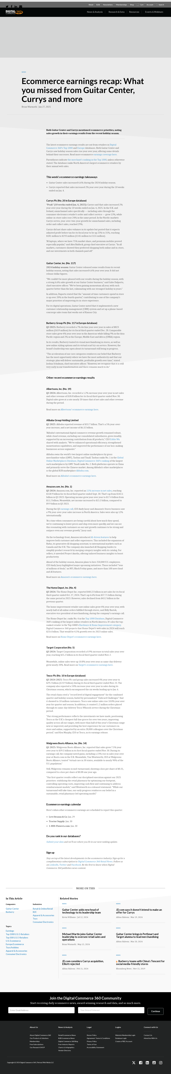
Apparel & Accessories (43, 915)
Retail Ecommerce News (67, 1035)
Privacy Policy (92, 1041)
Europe (81, 148)
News (24, 72)
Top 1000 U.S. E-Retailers (17, 934)
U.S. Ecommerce (13, 941)
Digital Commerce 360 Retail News (95, 861)
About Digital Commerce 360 (40, 1035)
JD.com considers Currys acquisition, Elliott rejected (83, 963)
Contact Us (148, 1035)
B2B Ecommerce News (66, 1038)
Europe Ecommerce (15, 944)
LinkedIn (53, 864)
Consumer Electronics (43, 922)
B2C (35, 912)
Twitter (63, 864)
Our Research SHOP (37, 1047)
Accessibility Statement (95, 1047)
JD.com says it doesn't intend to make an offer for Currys (139, 911)
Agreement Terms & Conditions (98, 1038)
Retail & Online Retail (43, 908)
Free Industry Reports (66, 1044)
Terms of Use (92, 1044)
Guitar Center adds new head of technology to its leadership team (81, 911)
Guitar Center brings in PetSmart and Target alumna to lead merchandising (137, 935)
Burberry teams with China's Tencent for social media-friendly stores (140, 963)
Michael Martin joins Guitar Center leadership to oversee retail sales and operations (83, 936)
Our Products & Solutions (39, 1038)
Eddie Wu (115, 439)
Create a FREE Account (123, 1041)
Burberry (10, 912)
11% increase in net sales (99, 490)
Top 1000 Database (94, 618)
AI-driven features (100, 537)
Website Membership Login (125, 1035)
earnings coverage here (105, 154)
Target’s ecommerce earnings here (95, 664)
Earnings (10, 931)
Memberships (35, 1041)
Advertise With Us (150, 1038)
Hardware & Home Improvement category (100, 625)
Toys (35, 918)
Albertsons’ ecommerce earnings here (79, 409)
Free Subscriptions (36, 1044)
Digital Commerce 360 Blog (68, 1041)
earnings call (67, 508)
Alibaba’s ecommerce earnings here (78, 475)
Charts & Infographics (66, 1047)
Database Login (121, 1038)
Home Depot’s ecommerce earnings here (81, 636)
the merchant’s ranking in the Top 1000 (87, 159)
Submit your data (55, 841)
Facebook (76, 864)
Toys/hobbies (12, 947)
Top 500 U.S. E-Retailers (17, 937)
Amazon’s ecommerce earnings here (79, 577)
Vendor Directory (64, 1050)
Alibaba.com (82, 470)
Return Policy (92, 1035)
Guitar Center (12, 908)
